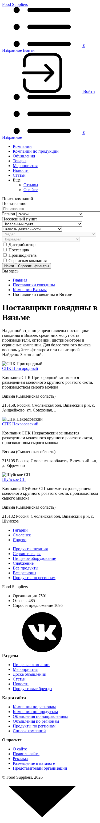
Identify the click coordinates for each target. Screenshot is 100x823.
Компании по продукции (36, 151)
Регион (9, 214)
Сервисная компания (28, 260)
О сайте (30, 189)
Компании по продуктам (35, 711)
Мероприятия (25, 165)
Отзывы (30, 185)
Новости (21, 170)
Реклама (20, 758)
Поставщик (19, 250)
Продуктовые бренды (32, 688)
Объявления (24, 156)
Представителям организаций (40, 768)
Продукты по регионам (34, 577)
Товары (19, 161)
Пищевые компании (31, 664)
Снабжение (23, 563)
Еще (17, 180)
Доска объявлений (29, 674)
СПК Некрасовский (20, 424)
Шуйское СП (14, 479)
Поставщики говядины (34, 285)
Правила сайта (26, 753)
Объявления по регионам (36, 721)
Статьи (19, 175)
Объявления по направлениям (40, 716)
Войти (29, 50)
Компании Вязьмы (30, 289)
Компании (22, 146)
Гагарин (20, 530)
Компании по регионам (34, 707)
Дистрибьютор (22, 244)
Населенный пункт (19, 219)
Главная (20, 280)
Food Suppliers (15, 4)
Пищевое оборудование (34, 558)
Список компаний (29, 731)
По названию (14, 203)
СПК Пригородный (20, 368)
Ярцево (19, 539)
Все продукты (25, 568)
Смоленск (22, 535)
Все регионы (24, 573)
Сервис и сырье (27, 553)
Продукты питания (30, 549)
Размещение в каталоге (34, 763)
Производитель (23, 255)
